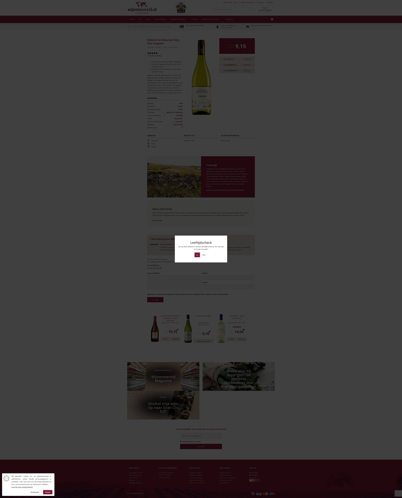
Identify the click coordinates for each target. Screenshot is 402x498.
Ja (197, 255)
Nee (204, 255)
